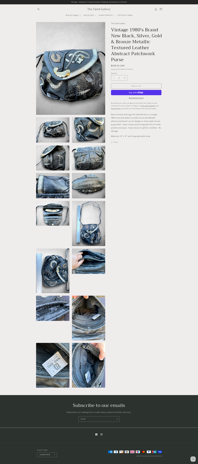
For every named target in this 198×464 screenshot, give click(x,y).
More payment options (136, 98)
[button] (38, 9)
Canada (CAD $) (45, 454)
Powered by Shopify (156, 456)
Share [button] (116, 142)
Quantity (114, 73)
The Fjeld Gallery (145, 456)
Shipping (114, 69)
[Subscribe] (117, 419)
